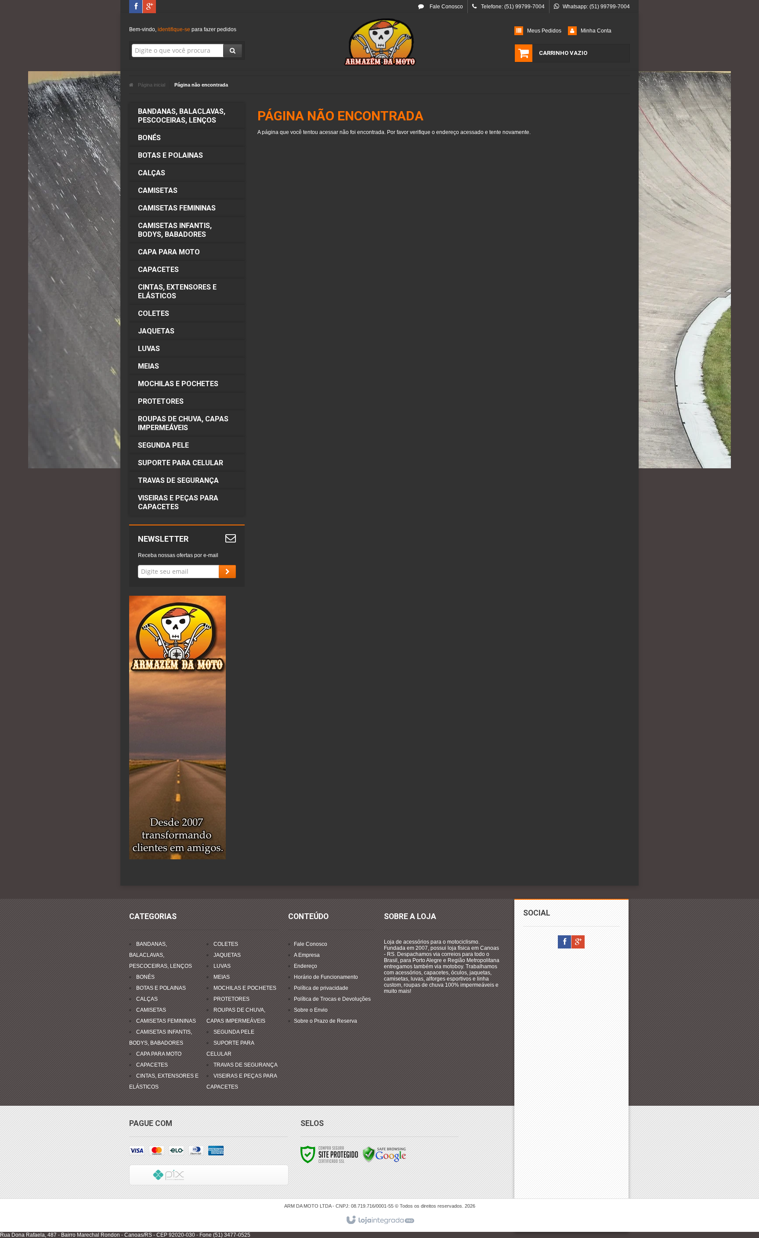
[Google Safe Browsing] (384, 1154)
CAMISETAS (151, 1010)
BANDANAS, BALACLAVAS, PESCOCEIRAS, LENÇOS (160, 955)
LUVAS (222, 966)
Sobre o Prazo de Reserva (325, 1021)
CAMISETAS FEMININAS (166, 1021)
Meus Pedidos (544, 31)
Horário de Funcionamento (326, 977)
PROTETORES (231, 999)
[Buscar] (232, 50)
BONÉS (145, 977)
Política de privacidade (321, 988)
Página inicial (151, 84)
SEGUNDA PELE (233, 1032)
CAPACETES (152, 1065)
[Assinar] (227, 571)
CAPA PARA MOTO (158, 1054)
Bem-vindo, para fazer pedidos (182, 29)
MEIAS (221, 977)
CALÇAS (147, 999)
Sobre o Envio (311, 1010)
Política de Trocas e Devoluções (332, 999)
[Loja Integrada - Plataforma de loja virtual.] (379, 1220)
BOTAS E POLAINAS (161, 988)
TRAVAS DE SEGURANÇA (245, 1065)
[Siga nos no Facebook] (135, 7)
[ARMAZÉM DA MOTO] (379, 42)
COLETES (225, 944)
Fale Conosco (445, 7)
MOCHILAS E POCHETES (244, 988)
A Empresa (307, 955)
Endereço (305, 966)
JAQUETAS (227, 955)
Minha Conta (596, 31)
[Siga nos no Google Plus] (149, 7)
